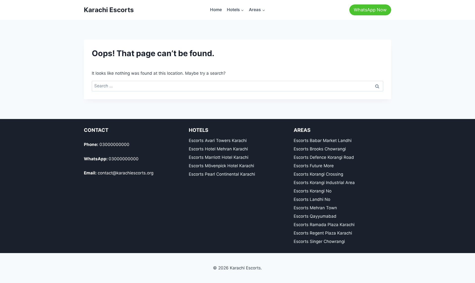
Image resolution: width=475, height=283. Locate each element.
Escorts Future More (314, 165)
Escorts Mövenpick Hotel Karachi (221, 165)
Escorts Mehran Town (315, 207)
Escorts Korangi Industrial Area (324, 182)
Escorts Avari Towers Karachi (218, 140)
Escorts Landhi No (312, 199)
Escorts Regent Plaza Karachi (323, 233)
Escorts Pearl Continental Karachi (222, 174)
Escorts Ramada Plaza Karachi (324, 224)
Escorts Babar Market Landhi (323, 140)
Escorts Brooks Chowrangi (320, 148)
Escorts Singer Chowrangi (319, 241)
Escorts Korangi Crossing (318, 174)
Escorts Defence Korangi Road (324, 157)
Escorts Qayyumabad (315, 216)
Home (216, 9)
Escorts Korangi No (313, 191)
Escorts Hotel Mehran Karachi (218, 148)
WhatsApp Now (370, 9)
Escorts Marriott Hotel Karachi (218, 157)
